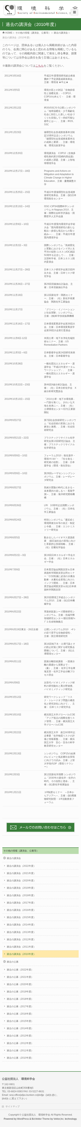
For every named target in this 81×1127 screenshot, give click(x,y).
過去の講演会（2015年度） (21, 917)
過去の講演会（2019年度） (21, 888)
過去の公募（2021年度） (20, 977)
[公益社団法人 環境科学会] (42, 14)
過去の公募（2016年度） (20, 1013)
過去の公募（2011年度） (20, 1050)
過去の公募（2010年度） (20, 1057)
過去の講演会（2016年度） (21, 910)
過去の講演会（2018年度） (21, 895)
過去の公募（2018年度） (20, 999)
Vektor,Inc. (58, 1119)
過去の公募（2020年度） (20, 984)
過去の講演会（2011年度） (21, 946)
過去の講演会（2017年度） (21, 902)
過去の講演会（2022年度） (21, 866)
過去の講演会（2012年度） (21, 939)
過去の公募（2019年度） (20, 991)
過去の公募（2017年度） (20, 1006)
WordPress (23, 1119)
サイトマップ (13, 1106)
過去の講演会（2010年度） (21, 954)
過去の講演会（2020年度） (21, 880)
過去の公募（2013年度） (20, 1035)
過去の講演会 (14, 858)
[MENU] (74, 12)
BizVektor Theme (41, 1119)
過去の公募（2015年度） (20, 1021)
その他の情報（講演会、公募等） (21, 850)
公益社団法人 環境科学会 (36, 1114)
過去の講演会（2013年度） (21, 932)
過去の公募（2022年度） (20, 969)
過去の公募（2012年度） (20, 1043)
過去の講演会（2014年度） (21, 924)
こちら (39, 65)
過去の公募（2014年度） (20, 1028)
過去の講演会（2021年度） (21, 873)
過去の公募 (12, 961)
